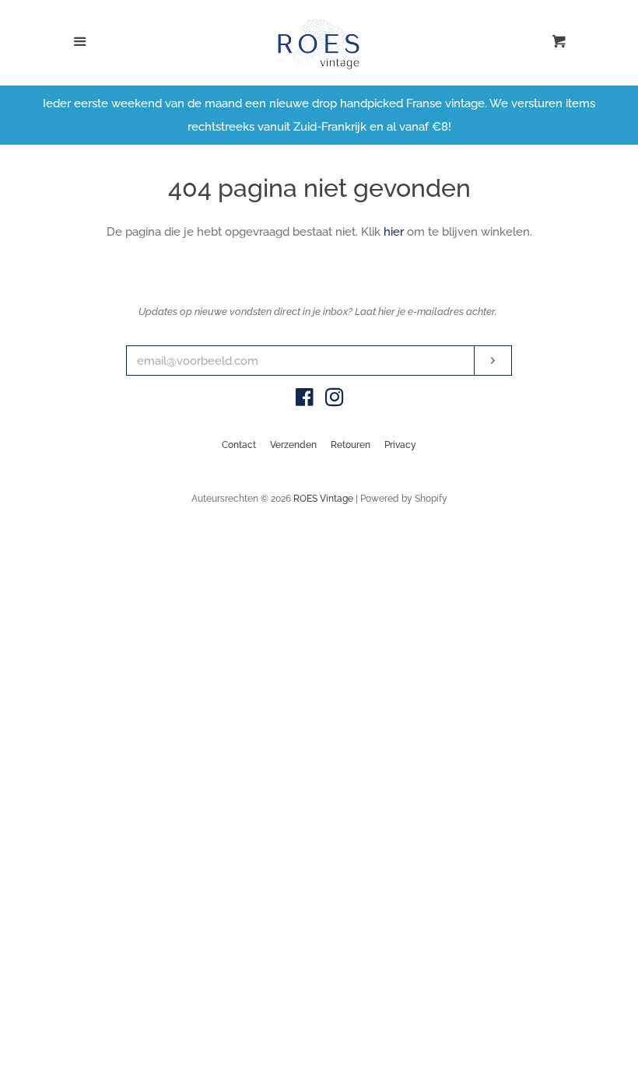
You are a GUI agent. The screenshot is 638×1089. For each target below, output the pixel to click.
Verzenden (293, 444)
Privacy (400, 444)
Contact (239, 444)
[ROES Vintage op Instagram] (334, 401)
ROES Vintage (323, 498)
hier (394, 232)
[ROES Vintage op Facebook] (304, 401)
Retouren (350, 444)
